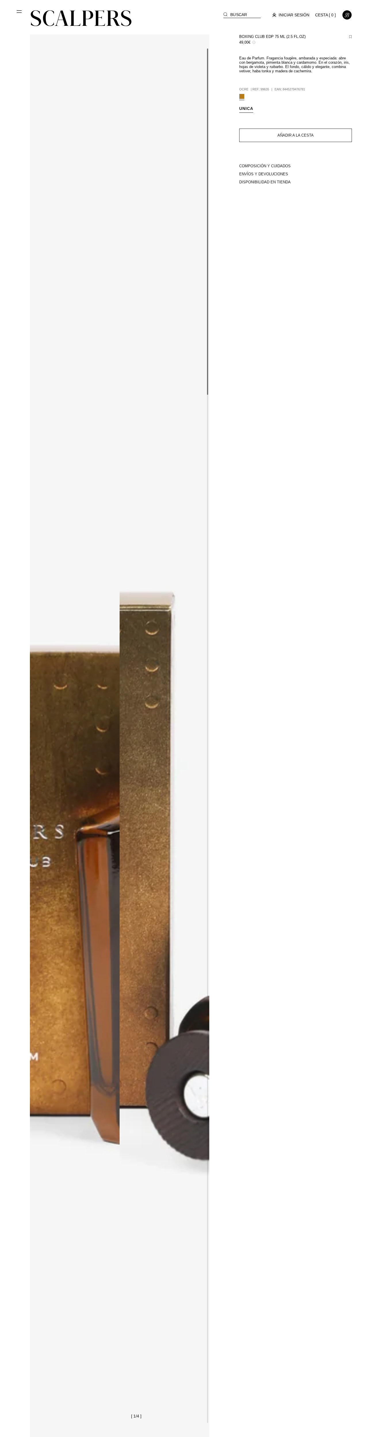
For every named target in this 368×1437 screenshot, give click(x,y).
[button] (19, 13)
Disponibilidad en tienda (265, 182)
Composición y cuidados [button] (265, 166)
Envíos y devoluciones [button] (263, 174)
